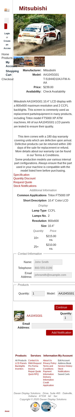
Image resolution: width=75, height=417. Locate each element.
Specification (21, 174)
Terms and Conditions (48, 367)
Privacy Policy (49, 363)
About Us (47, 360)
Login (7, 33)
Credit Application (48, 384)
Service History (65, 366)
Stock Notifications (24, 185)
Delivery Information (48, 378)
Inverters (19, 369)
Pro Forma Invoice (33, 367)
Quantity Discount (24, 178)
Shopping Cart (9, 73)
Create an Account (8, 45)
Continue (61, 307)
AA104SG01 (34, 315)
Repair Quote (34, 371)
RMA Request (34, 363)
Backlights (20, 366)
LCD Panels (21, 363)
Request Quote (22, 182)
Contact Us (33, 360)
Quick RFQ (33, 374)
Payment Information (48, 372)
